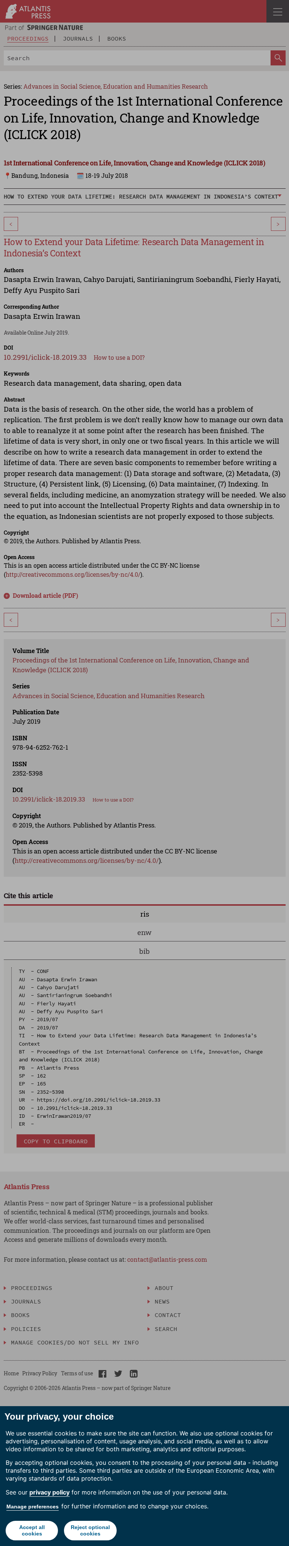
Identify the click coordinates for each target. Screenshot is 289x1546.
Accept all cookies (32, 1530)
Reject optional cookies (90, 1530)
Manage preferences (32, 1507)
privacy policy (49, 1492)
